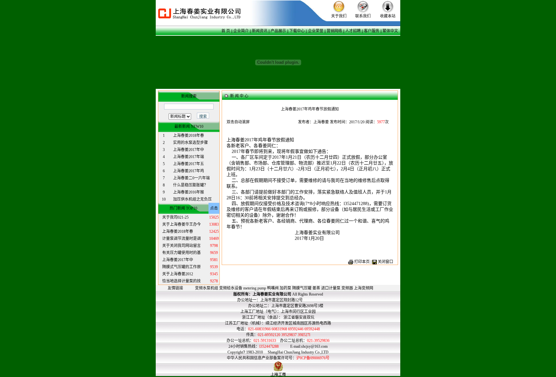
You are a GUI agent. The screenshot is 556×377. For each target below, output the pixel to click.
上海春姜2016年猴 (188, 192)
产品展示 (278, 31)
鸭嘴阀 (273, 288)
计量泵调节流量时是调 (181, 238)
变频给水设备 (230, 288)
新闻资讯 (259, 31)
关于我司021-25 (175, 217)
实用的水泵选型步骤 (190, 142)
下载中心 (297, 31)
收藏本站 (387, 16)
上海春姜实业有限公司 (272, 294)
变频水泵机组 (206, 288)
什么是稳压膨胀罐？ (190, 185)
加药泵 (285, 288)
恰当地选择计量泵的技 (181, 281)
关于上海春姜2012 (177, 274)
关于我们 (339, 16)
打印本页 (362, 261)
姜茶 (316, 288)
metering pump (254, 288)
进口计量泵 (330, 288)
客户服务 (371, 31)
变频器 (347, 288)
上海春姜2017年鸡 (188, 171)
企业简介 (241, 31)
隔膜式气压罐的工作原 (181, 267)
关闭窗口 (385, 261)
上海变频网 (363, 288)
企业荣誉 (315, 31)
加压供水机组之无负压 (192, 199)
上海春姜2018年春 (188, 135)
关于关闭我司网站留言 (181, 245)
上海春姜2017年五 (188, 164)
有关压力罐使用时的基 (181, 252)
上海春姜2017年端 (188, 157)
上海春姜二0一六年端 (191, 178)
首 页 (225, 31)
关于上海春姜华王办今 (181, 224)
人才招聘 (353, 31)
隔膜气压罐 (301, 288)
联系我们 (363, 16)
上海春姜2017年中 (188, 149)
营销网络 (334, 31)
